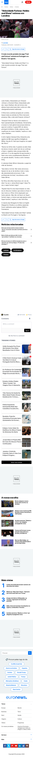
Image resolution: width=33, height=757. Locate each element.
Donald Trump (21, 672)
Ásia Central (16, 689)
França (23, 676)
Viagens (3, 719)
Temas (3, 704)
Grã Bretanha (17, 250)
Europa (3, 708)
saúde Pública (12, 676)
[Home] (1, 6)
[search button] (30, 653)
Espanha (24, 668)
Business (3, 711)
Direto (28, 2)
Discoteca (24, 685)
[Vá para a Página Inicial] (6, 2)
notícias (6, 250)
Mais (2, 739)
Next (2, 715)
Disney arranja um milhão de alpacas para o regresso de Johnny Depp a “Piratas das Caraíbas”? (13, 242)
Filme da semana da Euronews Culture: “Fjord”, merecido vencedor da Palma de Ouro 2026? (14, 229)
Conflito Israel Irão (16, 664)
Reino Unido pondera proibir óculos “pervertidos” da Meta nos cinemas (11, 236)
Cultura (6, 6)
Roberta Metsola (11, 685)
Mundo (20, 708)
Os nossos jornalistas (7, 726)
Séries (11, 6)
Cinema (17, 6)
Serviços (4, 735)
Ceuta (25, 681)
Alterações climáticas (12, 681)
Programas (21, 722)
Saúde (19, 715)
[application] (16, 28)
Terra (19, 711)
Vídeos (3, 722)
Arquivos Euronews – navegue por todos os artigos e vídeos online (24, 728)
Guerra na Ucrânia (11, 668)
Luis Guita (5, 42)
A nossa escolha (9, 497)
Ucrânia (9, 672)
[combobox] (16, 653)
